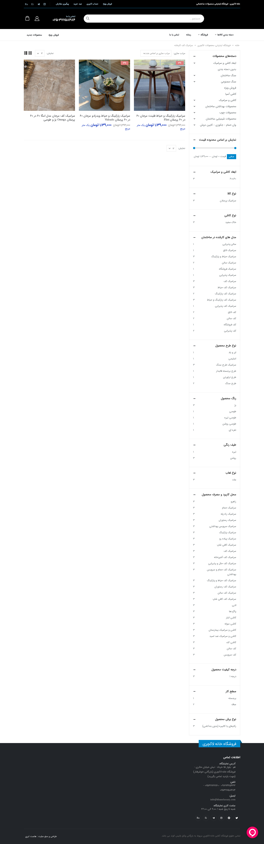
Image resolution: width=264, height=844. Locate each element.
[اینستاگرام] (44, 4)
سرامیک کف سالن (227, 593)
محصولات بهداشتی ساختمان (220, 106)
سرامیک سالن (229, 263)
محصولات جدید (34, 35)
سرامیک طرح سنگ (226, 365)
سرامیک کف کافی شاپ (224, 599)
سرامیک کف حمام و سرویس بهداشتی (221, 572)
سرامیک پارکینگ (227, 532)
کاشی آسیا (230, 94)
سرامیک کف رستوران (225, 587)
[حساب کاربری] (36, 18)
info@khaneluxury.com (222, 800)
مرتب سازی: (179, 53)
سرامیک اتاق (229, 250)
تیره (234, 452)
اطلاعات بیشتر (30, 65)
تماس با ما (174, 35)
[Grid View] (30, 53)
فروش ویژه (107, 4)
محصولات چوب (227, 112)
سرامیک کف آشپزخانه (225, 557)
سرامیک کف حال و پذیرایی (222, 563)
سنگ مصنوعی (228, 81)
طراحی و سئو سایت (47, 836)
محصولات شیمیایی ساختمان (221, 119)
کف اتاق (232, 312)
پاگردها (232, 611)
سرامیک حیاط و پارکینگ (223, 257)
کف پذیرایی (230, 331)
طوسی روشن (229, 424)
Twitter (237, 818)
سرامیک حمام (229, 508)
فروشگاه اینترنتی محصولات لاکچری (214, 45)
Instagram (221, 818)
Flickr (198, 818)
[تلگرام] (38, 4)
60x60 (233, 179)
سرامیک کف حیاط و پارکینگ (221, 580)
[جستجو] (88, 18)
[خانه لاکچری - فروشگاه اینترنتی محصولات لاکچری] (226, 18)
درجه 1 (233, 676)
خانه (237, 45)
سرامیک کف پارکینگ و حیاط (221, 300)
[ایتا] (32, 4)
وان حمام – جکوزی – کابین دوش (218, 125)
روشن (233, 458)
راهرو (233, 502)
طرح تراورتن (229, 377)
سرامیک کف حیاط (227, 287)
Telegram (213, 818)
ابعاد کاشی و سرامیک (224, 63)
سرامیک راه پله (228, 514)
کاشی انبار (231, 618)
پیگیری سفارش (62, 4)
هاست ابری (30, 836)
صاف (233, 704)
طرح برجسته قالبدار (226, 371)
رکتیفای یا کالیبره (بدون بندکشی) (219, 726)
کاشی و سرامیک (227, 100)
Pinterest (229, 818)
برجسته (232, 698)
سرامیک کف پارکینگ (225, 294)
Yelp (206, 818)
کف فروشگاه (230, 325)
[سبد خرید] (27, 18)
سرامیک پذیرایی (227, 275)
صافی (231, 156)
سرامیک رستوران (227, 520)
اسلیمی (232, 359)
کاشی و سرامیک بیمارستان (222, 630)
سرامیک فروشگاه (227, 269)
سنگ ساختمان (228, 75)
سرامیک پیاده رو (227, 539)
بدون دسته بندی (227, 69)
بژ (235, 405)
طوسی (232, 411)
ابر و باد (232, 352)
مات (234, 480)
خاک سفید (230, 222)
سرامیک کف (230, 281)
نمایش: (50, 53)
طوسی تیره (230, 418)
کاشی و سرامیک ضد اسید (222, 636)
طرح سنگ (230, 383)
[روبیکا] (26, 4)
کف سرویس (230, 655)
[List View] (25, 53)
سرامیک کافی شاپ (226, 545)
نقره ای (232, 430)
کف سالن (231, 318)
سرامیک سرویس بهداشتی (222, 526)
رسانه (188, 35)
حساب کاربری (92, 4)
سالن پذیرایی (229, 244)
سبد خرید (77, 4)
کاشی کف (231, 642)
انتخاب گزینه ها (140, 65)
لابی (234, 605)
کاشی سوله (230, 624)
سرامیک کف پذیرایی (225, 306)
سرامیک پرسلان (228, 201)
